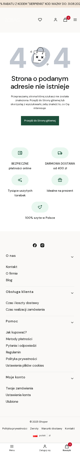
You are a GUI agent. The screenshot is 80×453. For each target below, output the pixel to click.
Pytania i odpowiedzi (21, 345)
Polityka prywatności (21, 359)
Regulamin (13, 352)
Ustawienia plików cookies (25, 365)
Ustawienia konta (18, 395)
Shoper (43, 421)
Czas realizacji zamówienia (25, 309)
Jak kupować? (16, 332)
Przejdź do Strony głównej (40, 120)
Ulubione (12, 401)
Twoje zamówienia (19, 388)
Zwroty (34, 428)
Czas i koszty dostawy (22, 303)
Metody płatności (19, 339)
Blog (9, 280)
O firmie (12, 273)
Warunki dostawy (51, 428)
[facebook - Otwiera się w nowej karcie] (34, 245)
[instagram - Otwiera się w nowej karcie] (42, 245)
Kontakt (11, 267)
